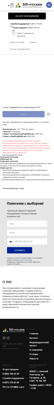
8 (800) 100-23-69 (11, 373)
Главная (34, 333)
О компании (36, 349)
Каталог (34, 338)
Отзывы (34, 354)
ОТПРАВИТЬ (19, 250)
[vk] (4, 338)
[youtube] (8, 338)
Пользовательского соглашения (22, 260)
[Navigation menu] (49, 5)
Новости (34, 358)
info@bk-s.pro (17, 386)
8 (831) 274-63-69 (11, 382)
